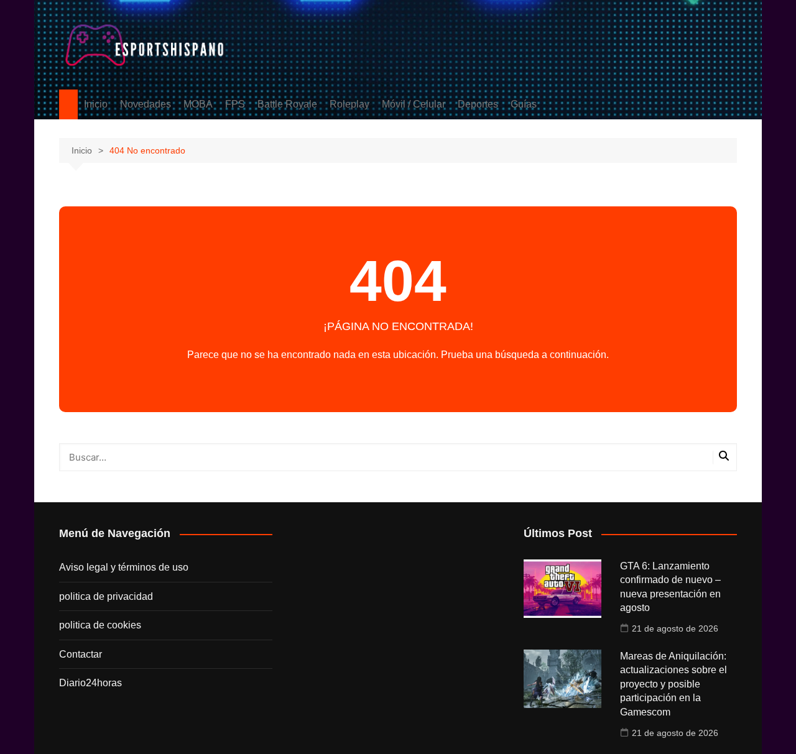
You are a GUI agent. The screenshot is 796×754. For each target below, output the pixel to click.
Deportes (478, 104)
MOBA (198, 104)
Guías (524, 104)
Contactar (80, 654)
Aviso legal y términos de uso (123, 567)
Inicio (96, 104)
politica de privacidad (106, 596)
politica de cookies (100, 625)
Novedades (145, 104)
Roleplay (349, 104)
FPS (235, 104)
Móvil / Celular (413, 104)
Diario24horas (90, 683)
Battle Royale (287, 104)
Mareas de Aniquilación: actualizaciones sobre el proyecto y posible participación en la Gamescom (673, 684)
